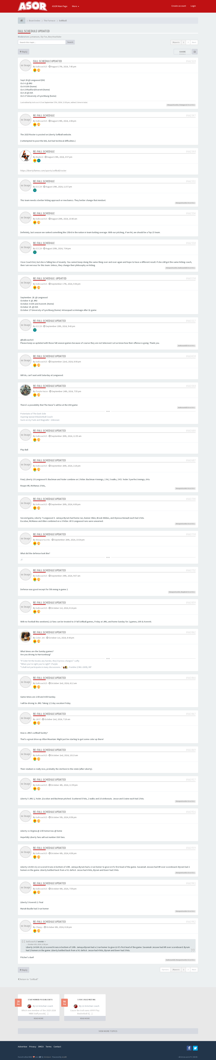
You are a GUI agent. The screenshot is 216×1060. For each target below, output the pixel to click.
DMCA (41, 1046)
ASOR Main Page (59, 6)
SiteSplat (47, 1057)
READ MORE (38, 1018)
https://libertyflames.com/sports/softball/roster (43, 170)
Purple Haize (42, 391)
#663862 (191, 632)
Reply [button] (24, 51)
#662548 (191, 151)
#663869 (191, 749)
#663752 (191, 570)
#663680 (191, 430)
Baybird (39, 157)
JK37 (38, 719)
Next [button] (194, 42)
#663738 (191, 534)
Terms (49, 1046)
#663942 (191, 921)
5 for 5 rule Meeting (86, 1000)
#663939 (191, 847)
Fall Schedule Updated (34, 31)
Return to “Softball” (28, 979)
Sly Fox (43, 36)
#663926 (191, 811)
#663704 (191, 499)
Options (165, 969)
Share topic (182, 53)
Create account (178, 5)
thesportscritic (173, 105)
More (74, 6)
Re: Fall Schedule (44, 115)
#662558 (191, 243)
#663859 (191, 602)
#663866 (191, 677)
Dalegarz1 (183, 105)
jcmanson (34, 36)
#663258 (191, 278)
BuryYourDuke (54, 36)
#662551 (191, 181)
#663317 (191, 320)
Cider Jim (40, 637)
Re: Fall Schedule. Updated (49, 278)
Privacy (32, 1046)
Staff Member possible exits (40, 1000)
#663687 (191, 460)
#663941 (191, 883)
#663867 (191, 713)
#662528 (191, 61)
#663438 (191, 356)
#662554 (191, 213)
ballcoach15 (41, 66)
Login (193, 5)
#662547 (191, 115)
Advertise (22, 1046)
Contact (57, 1046)
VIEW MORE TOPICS (108, 1031)
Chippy (39, 927)
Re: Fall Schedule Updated (49, 320)
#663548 (191, 386)
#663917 (191, 779)
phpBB (64, 1057)
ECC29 (39, 186)
